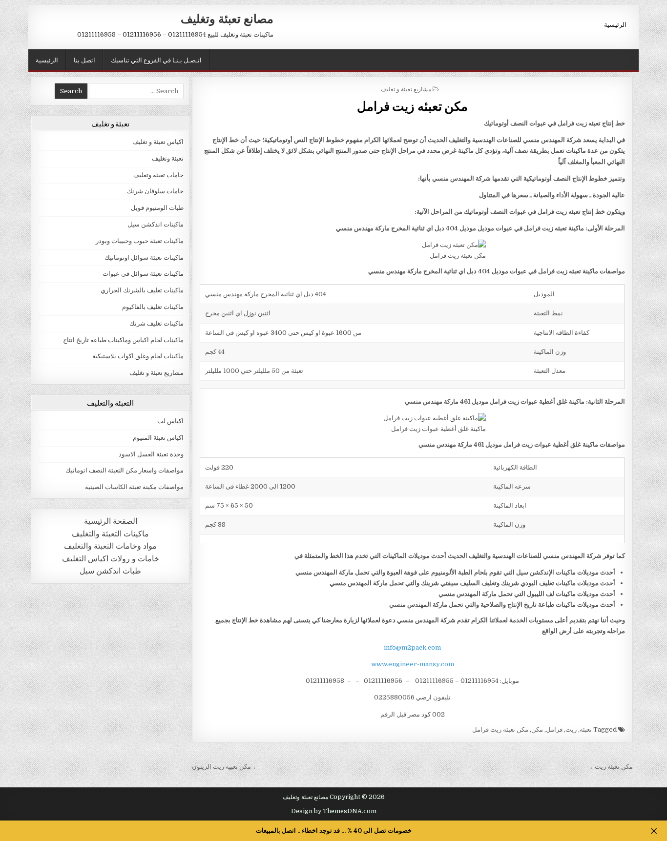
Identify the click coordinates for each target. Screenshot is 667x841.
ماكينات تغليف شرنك (156, 323)
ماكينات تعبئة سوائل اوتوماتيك (144, 257)
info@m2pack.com (412, 647)
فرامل (554, 729)
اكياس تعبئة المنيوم (158, 437)
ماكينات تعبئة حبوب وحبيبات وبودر (140, 241)
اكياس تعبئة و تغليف (158, 141)
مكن (537, 729)
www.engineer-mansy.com (412, 664)
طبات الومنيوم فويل (157, 207)
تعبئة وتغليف (168, 158)
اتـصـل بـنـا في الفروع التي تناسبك (156, 59)
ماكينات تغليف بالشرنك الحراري (142, 290)
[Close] (653, 831)
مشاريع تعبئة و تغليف (406, 88)
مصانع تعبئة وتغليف (227, 18)
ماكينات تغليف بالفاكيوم (153, 306)
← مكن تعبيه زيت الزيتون (225, 766)
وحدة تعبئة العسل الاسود (151, 454)
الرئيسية (615, 24)
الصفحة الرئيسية (110, 521)
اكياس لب (170, 421)
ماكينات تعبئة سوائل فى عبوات (143, 273)
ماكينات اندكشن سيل (155, 224)
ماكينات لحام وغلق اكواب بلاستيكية (138, 356)
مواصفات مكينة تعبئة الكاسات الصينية (134, 487)
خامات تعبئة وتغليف (158, 175)
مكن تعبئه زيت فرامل (412, 105)
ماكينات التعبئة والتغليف (110, 534)
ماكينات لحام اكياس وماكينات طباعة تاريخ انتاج (123, 340)
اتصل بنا (84, 59)
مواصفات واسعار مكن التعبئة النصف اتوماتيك (124, 470)
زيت (571, 729)
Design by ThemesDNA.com (333, 811)
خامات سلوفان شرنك (155, 191)
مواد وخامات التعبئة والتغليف (110, 546)
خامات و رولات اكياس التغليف (110, 558)
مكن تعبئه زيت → (610, 766)
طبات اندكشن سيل (110, 571)
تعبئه (586, 729)
